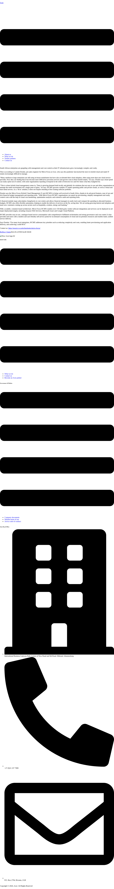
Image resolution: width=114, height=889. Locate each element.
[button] (57, 86)
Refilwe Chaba (5, 232)
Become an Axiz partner (12, 378)
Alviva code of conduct (12, 521)
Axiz (1, 3)
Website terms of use (11, 519)
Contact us (8, 160)
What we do (8, 156)
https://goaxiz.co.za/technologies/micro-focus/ (24, 228)
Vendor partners (10, 158)
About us (7, 154)
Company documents (11, 517)
